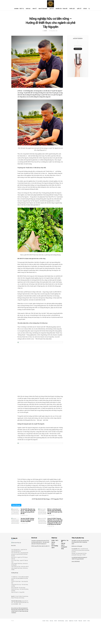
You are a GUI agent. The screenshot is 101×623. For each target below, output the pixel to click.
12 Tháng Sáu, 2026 (50, 515)
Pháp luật (72, 8)
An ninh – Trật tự (19, 8)
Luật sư (51, 8)
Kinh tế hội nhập (43, 8)
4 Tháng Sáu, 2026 (50, 526)
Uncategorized (64, 546)
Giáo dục (28, 8)
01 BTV (45, 30)
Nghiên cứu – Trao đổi (61, 8)
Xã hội (85, 8)
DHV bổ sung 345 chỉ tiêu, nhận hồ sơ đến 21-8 (40, 546)
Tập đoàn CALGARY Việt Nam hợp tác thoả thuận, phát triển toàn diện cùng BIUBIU (27, 520)
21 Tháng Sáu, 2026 (24, 515)
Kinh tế (34, 8)
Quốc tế (79, 8)
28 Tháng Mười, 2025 (53, 30)
